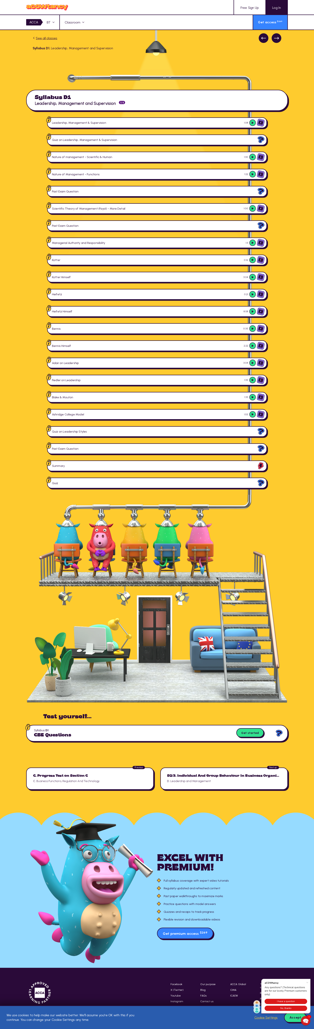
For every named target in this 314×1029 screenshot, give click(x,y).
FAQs (203, 995)
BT (49, 22)
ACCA (33, 22)
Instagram (177, 1001)
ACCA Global (238, 984)
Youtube (176, 995)
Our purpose (208, 984)
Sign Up (250, 8)
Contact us (206, 1001)
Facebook (176, 984)
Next (276, 38)
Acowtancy (47, 7)
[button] (305, 1020)
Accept (295, 1017)
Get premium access (185, 933)
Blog (203, 989)
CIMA (233, 989)
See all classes (46, 38)
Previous (263, 38)
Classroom (72, 22)
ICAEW (234, 995)
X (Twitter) (177, 989)
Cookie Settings (266, 1018)
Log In (276, 8)
